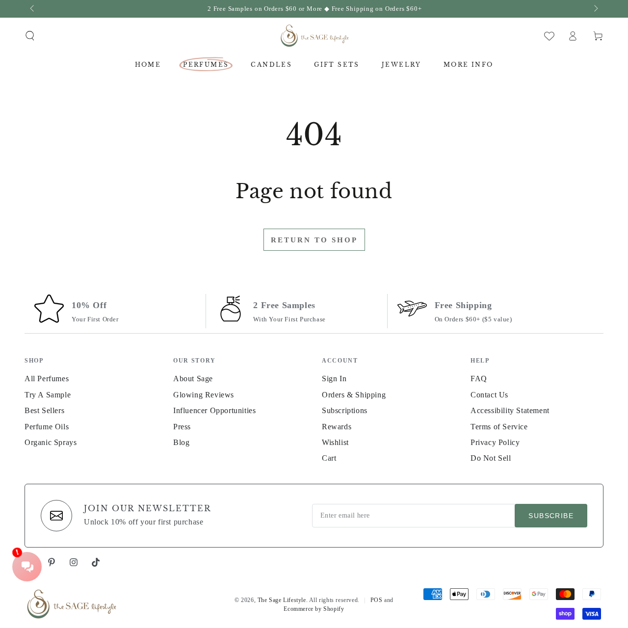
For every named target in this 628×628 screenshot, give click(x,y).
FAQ (479, 378)
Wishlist (335, 442)
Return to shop (314, 240)
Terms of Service (499, 426)
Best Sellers (44, 410)
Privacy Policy (495, 442)
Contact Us (489, 395)
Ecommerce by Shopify (314, 608)
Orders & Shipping (354, 395)
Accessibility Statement (510, 410)
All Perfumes (47, 378)
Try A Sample (48, 395)
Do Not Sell (491, 458)
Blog (181, 442)
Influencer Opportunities (214, 410)
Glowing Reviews (203, 395)
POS (376, 600)
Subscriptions (344, 410)
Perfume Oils (47, 426)
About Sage (193, 378)
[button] (30, 36)
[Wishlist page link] (549, 36)
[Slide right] (595, 9)
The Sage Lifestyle (282, 600)
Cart (329, 458)
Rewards (336, 426)
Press (182, 426)
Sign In (334, 378)
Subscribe (551, 516)
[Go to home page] (314, 36)
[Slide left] (33, 9)
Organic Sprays (51, 442)
